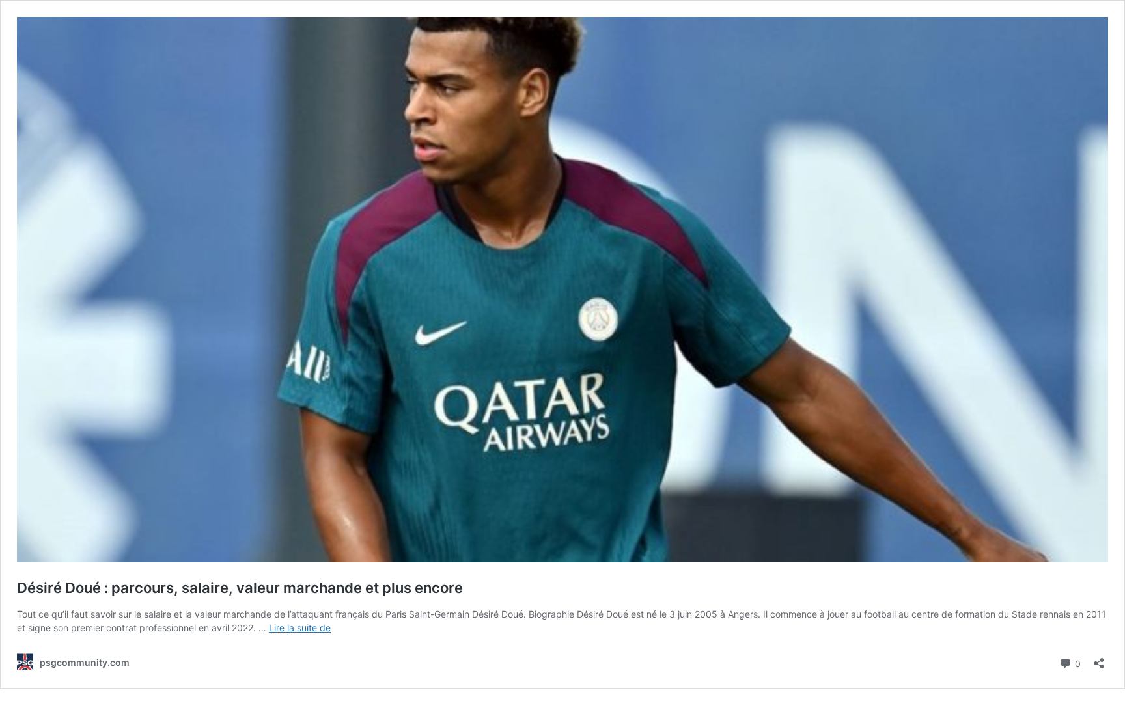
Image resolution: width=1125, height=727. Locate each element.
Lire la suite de (300, 627)
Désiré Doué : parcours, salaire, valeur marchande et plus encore (240, 587)
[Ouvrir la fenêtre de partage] (1099, 659)
